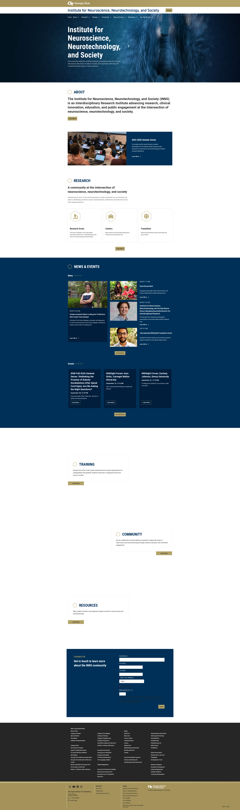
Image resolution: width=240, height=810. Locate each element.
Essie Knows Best (146, 286)
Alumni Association (156, 752)
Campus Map (73, 800)
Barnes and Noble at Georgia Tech (80, 764)
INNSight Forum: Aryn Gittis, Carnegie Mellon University (117, 376)
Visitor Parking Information (78, 750)
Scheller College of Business (105, 745)
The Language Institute (103, 759)
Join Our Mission (145, 17)
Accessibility (126, 798)
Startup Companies (156, 764)
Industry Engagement (157, 769)
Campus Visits (75, 745)
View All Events (120, 414)
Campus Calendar (76, 733)
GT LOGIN (227, 806)
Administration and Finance (158, 733)
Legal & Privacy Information (130, 788)
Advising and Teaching (157, 735)
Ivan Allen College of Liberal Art (106, 743)
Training (94, 17)
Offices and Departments (78, 728)
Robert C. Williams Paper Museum (80, 769)
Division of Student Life (130, 759)
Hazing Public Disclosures (130, 795)
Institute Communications (78, 740)
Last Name (122, 670)
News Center (74, 731)
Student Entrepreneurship (131, 747)
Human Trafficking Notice (130, 791)
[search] (156, 17)
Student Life (127, 745)
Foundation (154, 757)
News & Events (119, 17)
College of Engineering (104, 738)
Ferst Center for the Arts (78, 767)
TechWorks (154, 747)
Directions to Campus (77, 747)
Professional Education (104, 757)
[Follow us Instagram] (81, 787)
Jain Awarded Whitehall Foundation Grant (156, 333)
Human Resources (156, 743)
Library (126, 743)
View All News (120, 353)
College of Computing (103, 733)
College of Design (102, 735)
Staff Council (154, 745)
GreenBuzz (74, 738)
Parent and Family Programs (132, 757)
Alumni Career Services (158, 755)
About (75, 17)
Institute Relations (156, 771)
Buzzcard (127, 735)
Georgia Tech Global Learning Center (81, 757)
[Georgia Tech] (79, 3)
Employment (99, 791)
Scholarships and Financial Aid (133, 762)
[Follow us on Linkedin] (78, 787)
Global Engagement (102, 764)
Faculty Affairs (155, 738)
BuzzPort (127, 733)
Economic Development (158, 767)
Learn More (72, 118)
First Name (122, 663)
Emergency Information (102, 793)
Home (70, 17)
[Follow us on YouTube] (73, 787)
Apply (125, 731)
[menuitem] (70, 17)
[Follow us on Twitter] (70, 787)
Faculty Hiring (155, 740)
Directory (98, 788)
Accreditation (126, 803)
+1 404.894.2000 (74, 798)
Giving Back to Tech (156, 759)
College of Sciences (103, 740)
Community (105, 17)
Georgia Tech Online (103, 755)
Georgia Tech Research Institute (106, 769)
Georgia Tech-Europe (103, 750)
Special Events (75, 735)
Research (84, 17)
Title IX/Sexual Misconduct (130, 793)
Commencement (129, 740)
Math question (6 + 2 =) (126, 690)
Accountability (127, 800)
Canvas (126, 752)
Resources (131, 17)
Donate (169, 10)
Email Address (123, 656)
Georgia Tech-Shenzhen (104, 752)
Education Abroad (129, 750)
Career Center (128, 738)
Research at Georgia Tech (104, 771)
